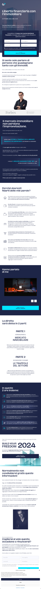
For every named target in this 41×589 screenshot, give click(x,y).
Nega (20, 582)
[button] (39, 570)
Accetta (20, 579)
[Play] (20, 287)
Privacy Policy (22, 587)
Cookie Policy (18, 587)
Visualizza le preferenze (20, 585)
